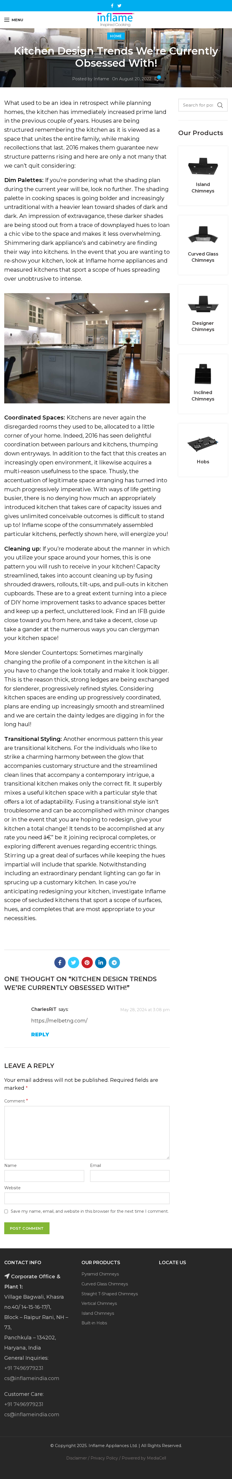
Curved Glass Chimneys (104, 1283)
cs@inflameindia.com (31, 1378)
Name (10, 1165)
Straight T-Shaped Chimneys (109, 1293)
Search (220, 105)
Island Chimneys (97, 1313)
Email (95, 1165)
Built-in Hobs (94, 1323)
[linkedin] (100, 962)
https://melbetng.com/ (59, 1021)
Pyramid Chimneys (100, 1274)
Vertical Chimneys (99, 1303)
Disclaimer (76, 1458)
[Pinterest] (87, 962)
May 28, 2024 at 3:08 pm (145, 1009)
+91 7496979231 (23, 1368)
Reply (40, 1035)
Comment (16, 1101)
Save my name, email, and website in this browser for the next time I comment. (90, 1211)
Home (116, 36)
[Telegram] (114, 962)
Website (12, 1187)
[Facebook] (112, 5)
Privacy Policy (104, 1458)
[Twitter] (119, 5)
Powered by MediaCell (144, 1458)
